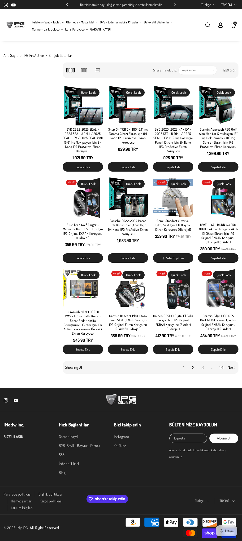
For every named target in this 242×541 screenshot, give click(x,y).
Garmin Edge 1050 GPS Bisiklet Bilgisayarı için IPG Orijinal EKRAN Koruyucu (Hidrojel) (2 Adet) (218, 322)
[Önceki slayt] (67, 4)
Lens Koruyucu (75, 29)
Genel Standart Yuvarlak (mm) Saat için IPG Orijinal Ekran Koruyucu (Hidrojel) (173, 225)
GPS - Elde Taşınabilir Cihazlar (119, 22)
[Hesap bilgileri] (220, 25)
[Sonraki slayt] (175, 4)
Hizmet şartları (21, 501)
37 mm (165, 240)
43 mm (165, 263)
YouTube (120, 445)
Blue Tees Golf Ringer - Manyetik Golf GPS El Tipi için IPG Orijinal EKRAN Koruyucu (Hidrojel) (83, 231)
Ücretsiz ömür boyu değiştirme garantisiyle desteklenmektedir (121, 5)
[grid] (70, 70)
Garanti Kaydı (69, 436)
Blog (62, 472)
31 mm (165, 217)
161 (222, 367)
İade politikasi (69, 463)
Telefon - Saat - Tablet (46, 22)
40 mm (181, 248)
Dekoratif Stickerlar (156, 22)
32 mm (181, 217)
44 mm (181, 263)
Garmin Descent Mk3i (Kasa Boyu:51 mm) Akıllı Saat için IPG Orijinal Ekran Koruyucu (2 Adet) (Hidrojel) (128, 322)
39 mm (165, 248)
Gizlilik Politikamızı (198, 450)
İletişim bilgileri (22, 508)
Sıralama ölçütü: (165, 70)
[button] (48, 22)
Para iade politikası (17, 494)
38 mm (181, 240)
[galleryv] (84, 70)
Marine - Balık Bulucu (46, 29)
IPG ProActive (33, 55)
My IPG (22, 527)
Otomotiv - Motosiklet (80, 22)
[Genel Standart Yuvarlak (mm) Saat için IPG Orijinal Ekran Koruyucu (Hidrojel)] (173, 196)
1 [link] (183, 367)
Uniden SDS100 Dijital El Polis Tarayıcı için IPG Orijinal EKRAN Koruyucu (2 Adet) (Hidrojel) (173, 322)
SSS (62, 454)
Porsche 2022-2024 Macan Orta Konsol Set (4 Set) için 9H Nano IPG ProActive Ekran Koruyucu (128, 227)
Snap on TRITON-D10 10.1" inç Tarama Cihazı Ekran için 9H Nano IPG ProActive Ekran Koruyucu (128, 135)
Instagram (121, 436)
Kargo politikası (51, 501)
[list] (98, 70)
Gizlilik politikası (50, 494)
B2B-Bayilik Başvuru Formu (79, 445)
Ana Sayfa (11, 55)
